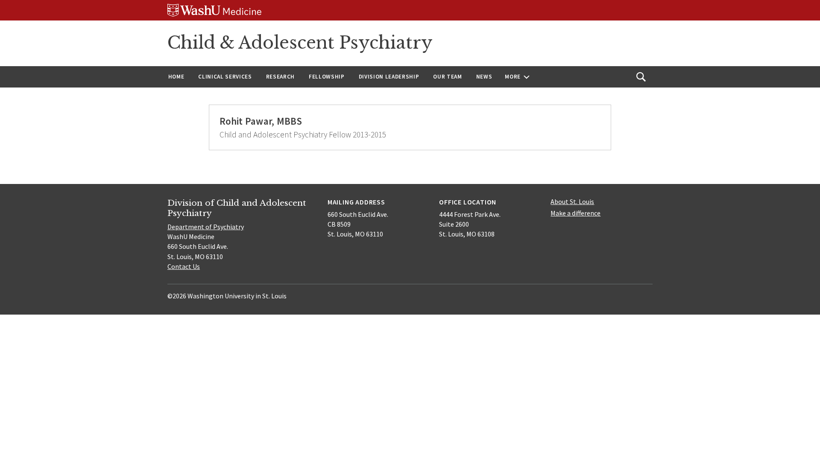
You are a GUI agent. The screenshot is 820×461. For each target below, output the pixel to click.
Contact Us (183, 266)
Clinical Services (225, 76)
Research (280, 76)
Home (176, 76)
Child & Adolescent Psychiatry (300, 42)
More (513, 76)
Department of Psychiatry (205, 226)
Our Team (447, 76)
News (484, 76)
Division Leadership (389, 76)
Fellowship (327, 76)
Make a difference (575, 213)
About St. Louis (572, 201)
